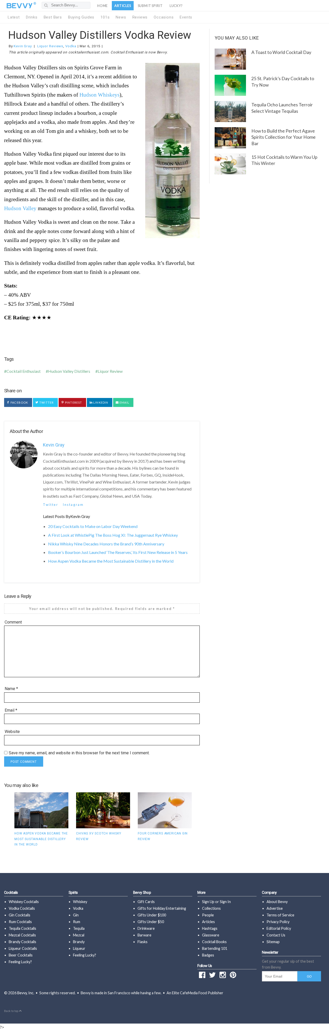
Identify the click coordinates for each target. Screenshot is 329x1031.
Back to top (11, 1011)
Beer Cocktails (21, 955)
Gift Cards (146, 901)
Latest (14, 17)
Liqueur (79, 948)
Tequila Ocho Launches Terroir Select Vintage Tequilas (282, 108)
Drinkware (146, 928)
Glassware (210, 935)
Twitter (46, 402)
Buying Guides (81, 17)
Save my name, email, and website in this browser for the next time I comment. (79, 752)
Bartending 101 (214, 948)
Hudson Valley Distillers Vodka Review (99, 35)
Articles (122, 6)
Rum (76, 921)
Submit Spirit (150, 6)
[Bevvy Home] (19, 5)
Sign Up (208, 901)
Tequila (79, 928)
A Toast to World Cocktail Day (281, 52)
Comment (13, 622)
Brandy (79, 942)
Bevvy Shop (142, 892)
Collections (211, 908)
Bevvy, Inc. (25, 993)
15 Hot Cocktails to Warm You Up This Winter (284, 160)
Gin (76, 915)
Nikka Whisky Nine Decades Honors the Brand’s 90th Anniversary (106, 543)
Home (102, 6)
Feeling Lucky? (20, 962)
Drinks (32, 17)
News (121, 17)
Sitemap (273, 942)
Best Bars (53, 17)
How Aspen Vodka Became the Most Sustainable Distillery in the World (110, 561)
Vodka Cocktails (22, 908)
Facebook (19, 402)
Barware (144, 935)
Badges (208, 955)
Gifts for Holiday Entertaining (162, 908)
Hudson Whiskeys (99, 95)
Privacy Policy (278, 921)
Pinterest (73, 402)
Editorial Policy (279, 928)
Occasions (163, 17)
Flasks (143, 942)
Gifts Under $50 (151, 921)
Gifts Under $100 (152, 915)
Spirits (73, 892)
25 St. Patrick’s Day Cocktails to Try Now (282, 82)
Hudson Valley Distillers (69, 371)
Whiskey (80, 901)
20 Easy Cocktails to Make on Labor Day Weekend (93, 526)
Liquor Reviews (50, 46)
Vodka (70, 46)
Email (124, 402)
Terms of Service (280, 915)
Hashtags (209, 928)
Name (11, 688)
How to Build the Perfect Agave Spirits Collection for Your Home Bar (283, 137)
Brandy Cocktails (22, 942)
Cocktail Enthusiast (23, 371)
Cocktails (11, 892)
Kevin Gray (23, 46)
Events (186, 17)
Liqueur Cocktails (23, 948)
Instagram (73, 505)
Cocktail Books (214, 942)
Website (12, 731)
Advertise (275, 908)
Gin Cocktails (19, 915)
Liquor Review (110, 371)
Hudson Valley (20, 208)
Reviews (140, 17)
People (208, 915)
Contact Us (276, 935)
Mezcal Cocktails (22, 935)
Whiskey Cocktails (24, 901)
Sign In (225, 901)
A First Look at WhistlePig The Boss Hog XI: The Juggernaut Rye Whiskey (113, 535)
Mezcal (78, 935)
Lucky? (176, 6)
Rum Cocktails (20, 921)
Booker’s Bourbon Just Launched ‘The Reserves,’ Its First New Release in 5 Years (118, 552)
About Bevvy (277, 901)
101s (104, 17)
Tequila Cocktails (22, 928)
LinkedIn (100, 402)
